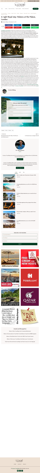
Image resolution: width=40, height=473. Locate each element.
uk (12, 130)
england (3, 130)
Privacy (24, 464)
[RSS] (38, 1)
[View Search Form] (1, 8)
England (22, 76)
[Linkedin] (32, 1)
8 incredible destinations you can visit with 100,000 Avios (26, 221)
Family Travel (13, 13)
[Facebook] (29, 1)
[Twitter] (30, 1)
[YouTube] (37, 1)
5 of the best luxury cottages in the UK (32, 135)
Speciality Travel (27, 13)
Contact (19, 464)
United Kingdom (33, 13)
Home (15, 464)
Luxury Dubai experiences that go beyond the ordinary (26, 202)
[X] (20, 471)
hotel (6, 130)
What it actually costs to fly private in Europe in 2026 (26, 175)
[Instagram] (35, 1)
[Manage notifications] (37, 470)
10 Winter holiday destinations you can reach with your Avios (26, 194)
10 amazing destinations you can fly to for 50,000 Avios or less (27, 185)
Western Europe (4, 14)
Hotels (18, 13)
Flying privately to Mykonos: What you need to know (26, 211)
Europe (9, 13)
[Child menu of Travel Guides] (18, 9)
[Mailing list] (28, 1)
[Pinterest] (33, 1)
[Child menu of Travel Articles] (11, 9)
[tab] (16, 172)
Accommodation (4, 13)
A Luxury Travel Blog (19, 85)
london (10, 130)
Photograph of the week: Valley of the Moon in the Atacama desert (9, 136)
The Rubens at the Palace (5, 30)
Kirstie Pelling (6, 22)
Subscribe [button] (36, 8)
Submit (20, 118)
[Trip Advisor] (34, 1)
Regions (21, 13)
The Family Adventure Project (32, 84)
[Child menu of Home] (6, 9)
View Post (19, 177)
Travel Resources (25, 8)
